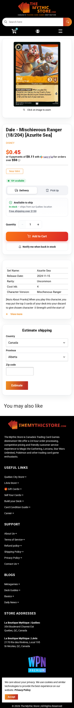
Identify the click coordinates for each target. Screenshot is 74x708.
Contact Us (10, 563)
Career (8, 513)
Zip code (11, 364)
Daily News (10, 602)
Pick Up (54, 190)
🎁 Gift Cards (11, 489)
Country (10, 336)
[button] (37, 158)
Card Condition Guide (16, 507)
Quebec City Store (14, 477)
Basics (8, 596)
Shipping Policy (12, 551)
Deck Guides (11, 590)
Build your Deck (12, 501)
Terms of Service (13, 539)
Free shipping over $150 (22, 211)
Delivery (24, 190)
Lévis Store (10, 483)
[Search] (67, 22)
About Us (9, 533)
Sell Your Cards (12, 495)
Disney (10, 142)
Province (11, 350)
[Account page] (38, 31)
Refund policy (11, 545)
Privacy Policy (12, 557)
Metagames (11, 584)
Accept (11, 697)
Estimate (17, 385)
